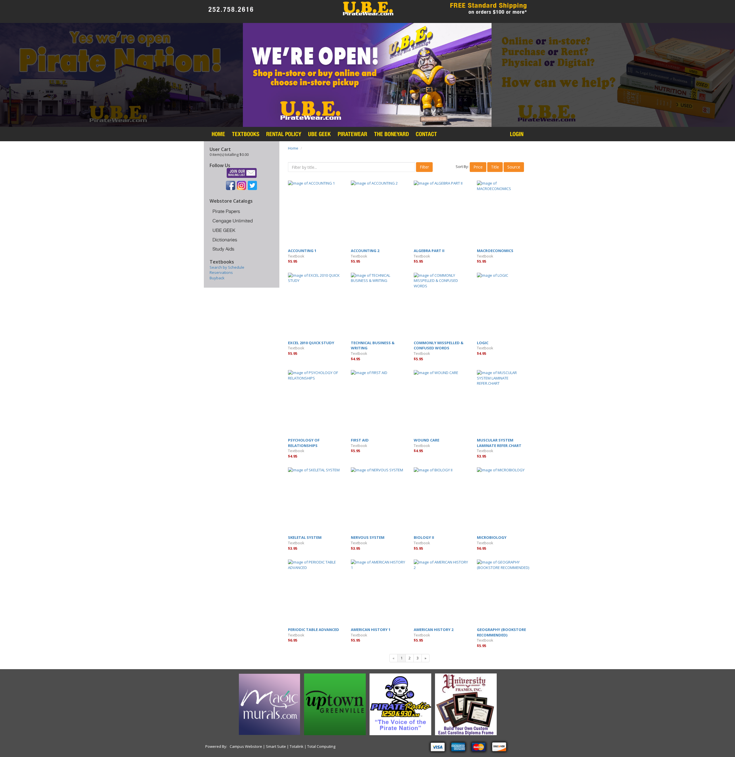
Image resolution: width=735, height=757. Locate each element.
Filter (424, 167)
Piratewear (352, 134)
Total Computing (320, 746)
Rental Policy (283, 134)
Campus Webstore (246, 746)
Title (495, 167)
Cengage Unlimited (232, 220)
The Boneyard (391, 134)
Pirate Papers (226, 211)
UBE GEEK (223, 230)
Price (478, 167)
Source (513, 167)
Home (218, 134)
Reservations (221, 272)
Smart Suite (276, 746)
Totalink (296, 746)
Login (516, 134)
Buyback (217, 277)
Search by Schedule (227, 267)
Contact (426, 134)
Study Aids (223, 248)
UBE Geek (319, 134)
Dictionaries (224, 239)
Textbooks (245, 134)
